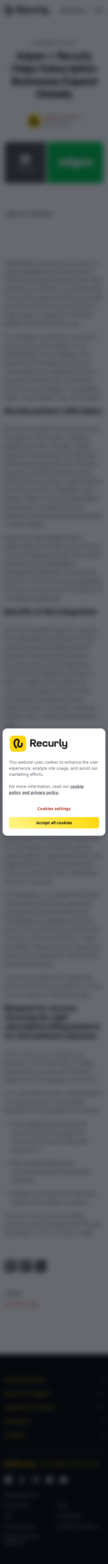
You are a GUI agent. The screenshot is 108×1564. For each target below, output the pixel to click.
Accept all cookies (54, 822)
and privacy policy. (40, 792)
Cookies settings (54, 808)
